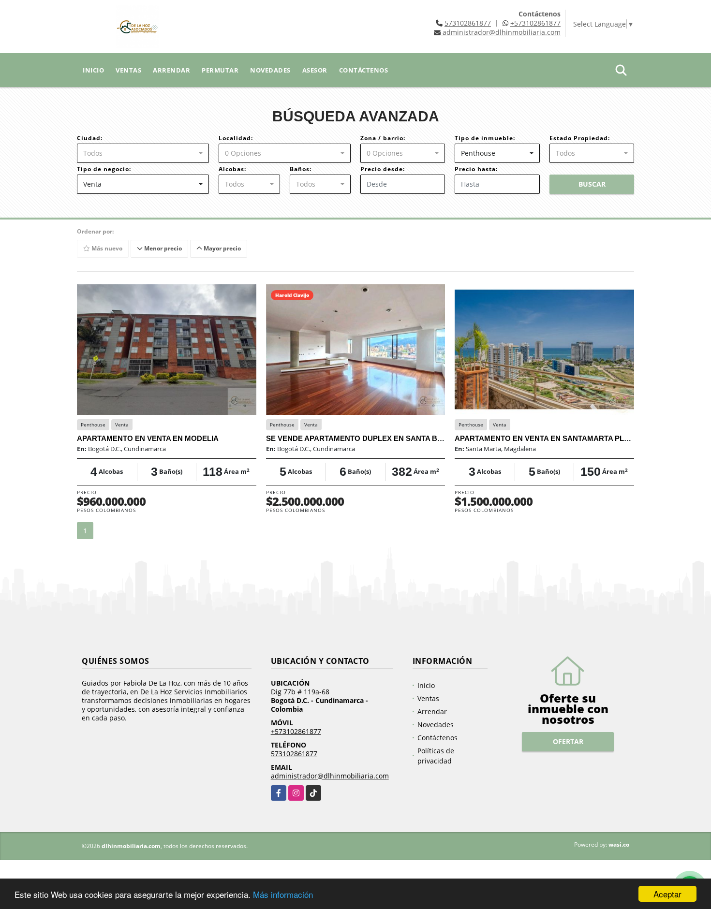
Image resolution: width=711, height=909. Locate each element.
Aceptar (667, 894)
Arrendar (171, 70)
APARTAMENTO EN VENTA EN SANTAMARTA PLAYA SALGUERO (568, 438)
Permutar (220, 70)
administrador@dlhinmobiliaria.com (330, 775)
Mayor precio (221, 248)
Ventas (128, 70)
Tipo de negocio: (104, 169)
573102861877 (467, 23)
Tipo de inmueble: (485, 138)
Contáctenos (363, 70)
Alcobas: (232, 169)
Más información (283, 894)
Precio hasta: (476, 169)
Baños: (300, 169)
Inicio (93, 70)
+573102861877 (535, 23)
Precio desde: (382, 169)
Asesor (314, 70)
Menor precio (162, 248)
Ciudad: (90, 138)
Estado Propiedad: (579, 138)
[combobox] (143, 153)
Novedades (270, 70)
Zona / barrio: (382, 138)
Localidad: (236, 138)
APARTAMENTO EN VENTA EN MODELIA (148, 438)
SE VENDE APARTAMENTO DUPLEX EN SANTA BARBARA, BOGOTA (385, 438)
